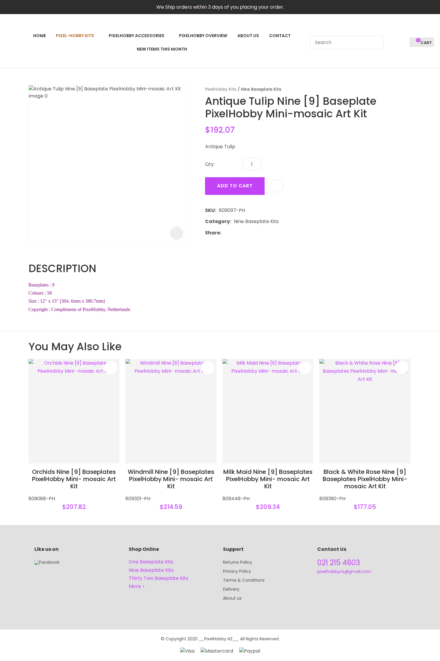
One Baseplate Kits (151, 561)
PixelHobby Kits (220, 89)
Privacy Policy (237, 571)
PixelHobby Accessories (136, 36)
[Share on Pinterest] (251, 233)
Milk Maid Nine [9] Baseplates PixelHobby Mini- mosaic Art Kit (267, 479)
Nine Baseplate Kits (261, 89)
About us (232, 598)
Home (39, 36)
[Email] (242, 232)
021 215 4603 (338, 563)
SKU (210, 210)
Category (217, 221)
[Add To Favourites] (276, 185)
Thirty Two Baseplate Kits (158, 578)
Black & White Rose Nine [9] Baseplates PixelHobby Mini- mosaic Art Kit (365, 479)
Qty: (210, 164)
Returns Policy (237, 562)
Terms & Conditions (244, 580)
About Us (248, 36)
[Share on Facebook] (225, 233)
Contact (280, 36)
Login (391, 42)
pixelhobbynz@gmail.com (344, 571)
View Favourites (402, 42)
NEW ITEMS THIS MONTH (162, 49)
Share (212, 232)
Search (376, 42)
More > (137, 586)
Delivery (231, 589)
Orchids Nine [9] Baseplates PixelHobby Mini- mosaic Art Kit (74, 479)
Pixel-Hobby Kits (75, 36)
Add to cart (235, 185)
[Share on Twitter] (233, 232)
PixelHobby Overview (203, 36)
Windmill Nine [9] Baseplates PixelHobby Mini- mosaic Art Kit (171, 479)
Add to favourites (110, 367)
